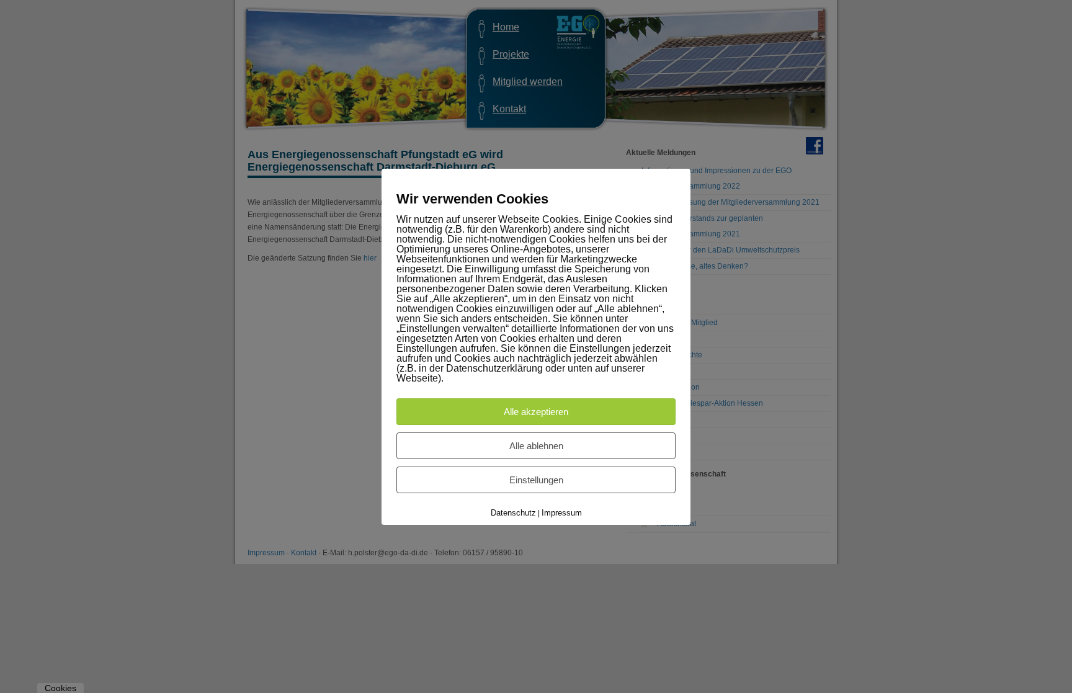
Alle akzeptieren (536, 411)
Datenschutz (513, 512)
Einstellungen (536, 480)
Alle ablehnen (536, 445)
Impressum (562, 512)
